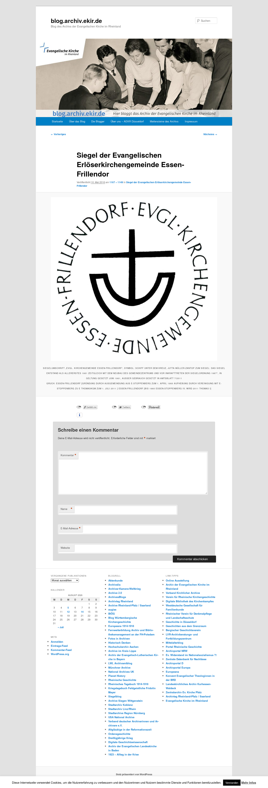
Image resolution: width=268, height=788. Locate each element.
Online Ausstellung (177, 580)
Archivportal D (174, 663)
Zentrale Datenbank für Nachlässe (186, 659)
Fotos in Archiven (119, 638)
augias (112, 609)
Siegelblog (114, 696)
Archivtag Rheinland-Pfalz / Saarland (188, 696)
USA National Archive (121, 717)
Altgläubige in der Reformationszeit (129, 729)
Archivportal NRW (176, 651)
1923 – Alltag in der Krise (123, 754)
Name (66, 509)
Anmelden (57, 641)
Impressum (191, 121)
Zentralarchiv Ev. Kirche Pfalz (184, 692)
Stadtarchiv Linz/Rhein (122, 709)
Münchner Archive (119, 667)
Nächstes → (210, 134)
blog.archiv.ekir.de (76, 20)
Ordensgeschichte (119, 734)
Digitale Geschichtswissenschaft (128, 742)
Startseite (57, 121)
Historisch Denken (119, 642)
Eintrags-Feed (59, 646)
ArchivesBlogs (117, 597)
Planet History (116, 676)
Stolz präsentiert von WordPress (134, 774)
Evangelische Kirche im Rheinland (187, 700)
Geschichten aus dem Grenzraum (186, 626)
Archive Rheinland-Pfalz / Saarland (129, 605)
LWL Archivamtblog (120, 663)
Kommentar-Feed (61, 650)
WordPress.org (60, 654)
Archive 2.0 (115, 593)
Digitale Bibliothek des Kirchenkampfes (190, 601)
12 (68, 611)
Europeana (172, 671)
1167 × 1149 (116, 182)
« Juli (61, 627)
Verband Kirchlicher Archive (183, 593)
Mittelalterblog (174, 642)
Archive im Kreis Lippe (122, 651)
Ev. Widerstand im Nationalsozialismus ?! (191, 655)
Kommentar (68, 455)
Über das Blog (77, 121)
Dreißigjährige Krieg (120, 738)
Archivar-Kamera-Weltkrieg (124, 589)
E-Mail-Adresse (71, 528)
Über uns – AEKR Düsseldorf (127, 121)
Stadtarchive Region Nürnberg (126, 713)
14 (82, 611)
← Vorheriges (58, 134)
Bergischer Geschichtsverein (183, 630)
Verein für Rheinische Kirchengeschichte (190, 597)
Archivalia (114, 584)
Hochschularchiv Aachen (123, 647)
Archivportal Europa (178, 667)
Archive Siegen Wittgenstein (125, 700)
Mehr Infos (248, 782)
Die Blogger (97, 121)
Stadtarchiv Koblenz (120, 705)
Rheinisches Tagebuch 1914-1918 (128, 684)
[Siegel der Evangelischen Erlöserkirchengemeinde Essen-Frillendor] (134, 279)
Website (65, 548)
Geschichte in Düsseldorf (181, 622)
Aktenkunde (115, 580)
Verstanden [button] (231, 782)
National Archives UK (121, 671)
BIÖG (111, 613)
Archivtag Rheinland (120, 601)
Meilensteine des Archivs (164, 121)
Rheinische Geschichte (122, 680)
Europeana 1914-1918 (121, 626)
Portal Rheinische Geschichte (184, 647)
